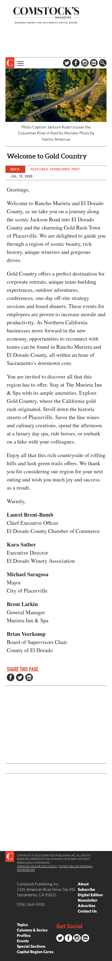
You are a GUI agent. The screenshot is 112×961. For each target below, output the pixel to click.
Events (23, 941)
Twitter (67, 62)
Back (15, 169)
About (83, 884)
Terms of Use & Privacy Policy (37, 866)
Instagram (85, 62)
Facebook (76, 62)
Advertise (86, 905)
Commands (4, 957)
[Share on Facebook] (10, 677)
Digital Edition (90, 894)
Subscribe (86, 889)
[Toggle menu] (19, 62)
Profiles (24, 935)
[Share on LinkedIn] (29, 677)
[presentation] (9, 62)
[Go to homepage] (46, 15)
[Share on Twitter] (20, 677)
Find (103, 62)
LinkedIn (94, 62)
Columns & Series (32, 930)
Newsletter (88, 900)
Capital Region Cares (35, 951)
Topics (22, 924)
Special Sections (31, 946)
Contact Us (87, 911)
